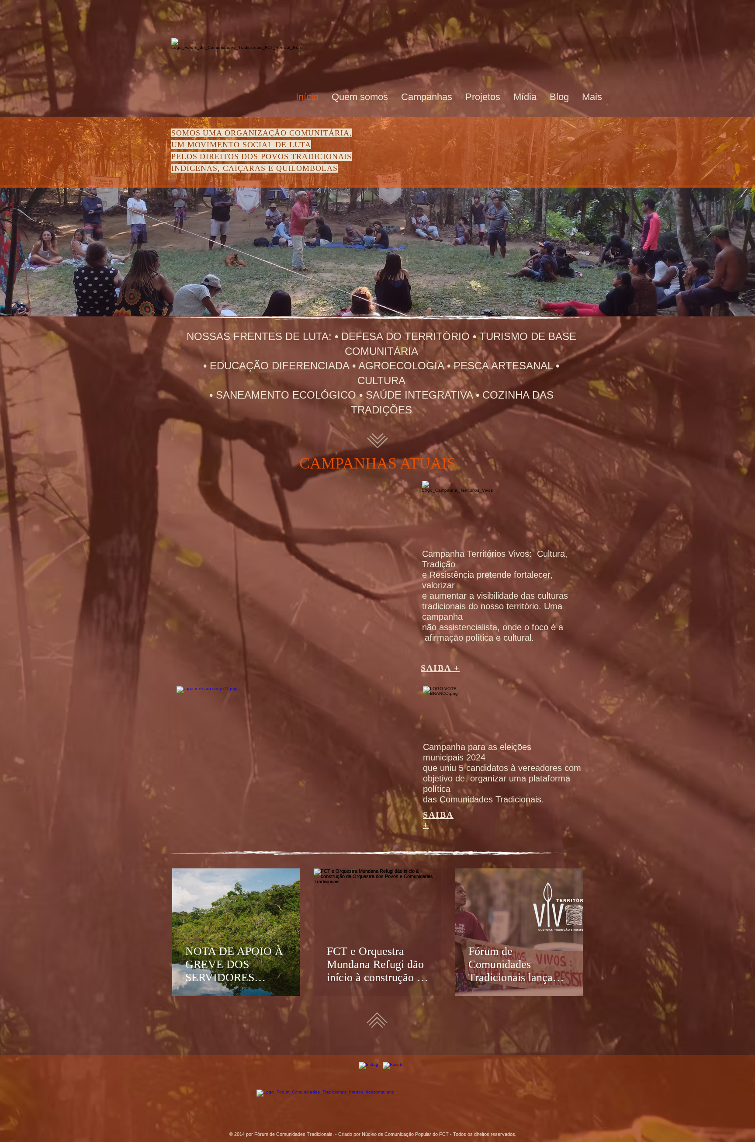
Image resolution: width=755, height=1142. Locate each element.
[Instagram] (368, 1072)
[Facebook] (392, 1072)
